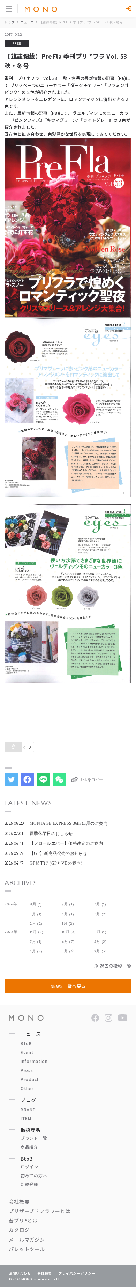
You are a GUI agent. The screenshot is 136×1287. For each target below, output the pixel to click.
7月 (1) (68, 904)
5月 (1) (35, 914)
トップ (10, 22)
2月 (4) (100, 951)
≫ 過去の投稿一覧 (112, 965)
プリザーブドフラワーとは (39, 1210)
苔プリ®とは (23, 1220)
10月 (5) (69, 931)
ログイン (29, 1166)
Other (27, 1088)
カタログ (19, 1229)
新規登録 (29, 1184)
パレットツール (27, 1248)
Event (27, 1052)
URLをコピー (91, 779)
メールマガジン (27, 1239)
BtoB (26, 1043)
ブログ (28, 1100)
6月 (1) (100, 904)
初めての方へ (34, 1175)
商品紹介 (29, 1147)
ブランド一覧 (34, 1138)
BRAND (28, 1109)
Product (30, 1079)
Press (27, 1070)
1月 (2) (68, 923)
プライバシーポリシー (76, 1273)
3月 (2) (100, 914)
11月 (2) (36, 931)
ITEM (26, 1118)
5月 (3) (100, 941)
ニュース (26, 22)
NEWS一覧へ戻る (68, 986)
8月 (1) (36, 904)
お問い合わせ (20, 1273)
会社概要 (19, 1201)
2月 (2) (36, 923)
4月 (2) (36, 951)
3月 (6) (68, 951)
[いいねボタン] (13, 747)
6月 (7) (68, 941)
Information (34, 1061)
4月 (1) (68, 914)
